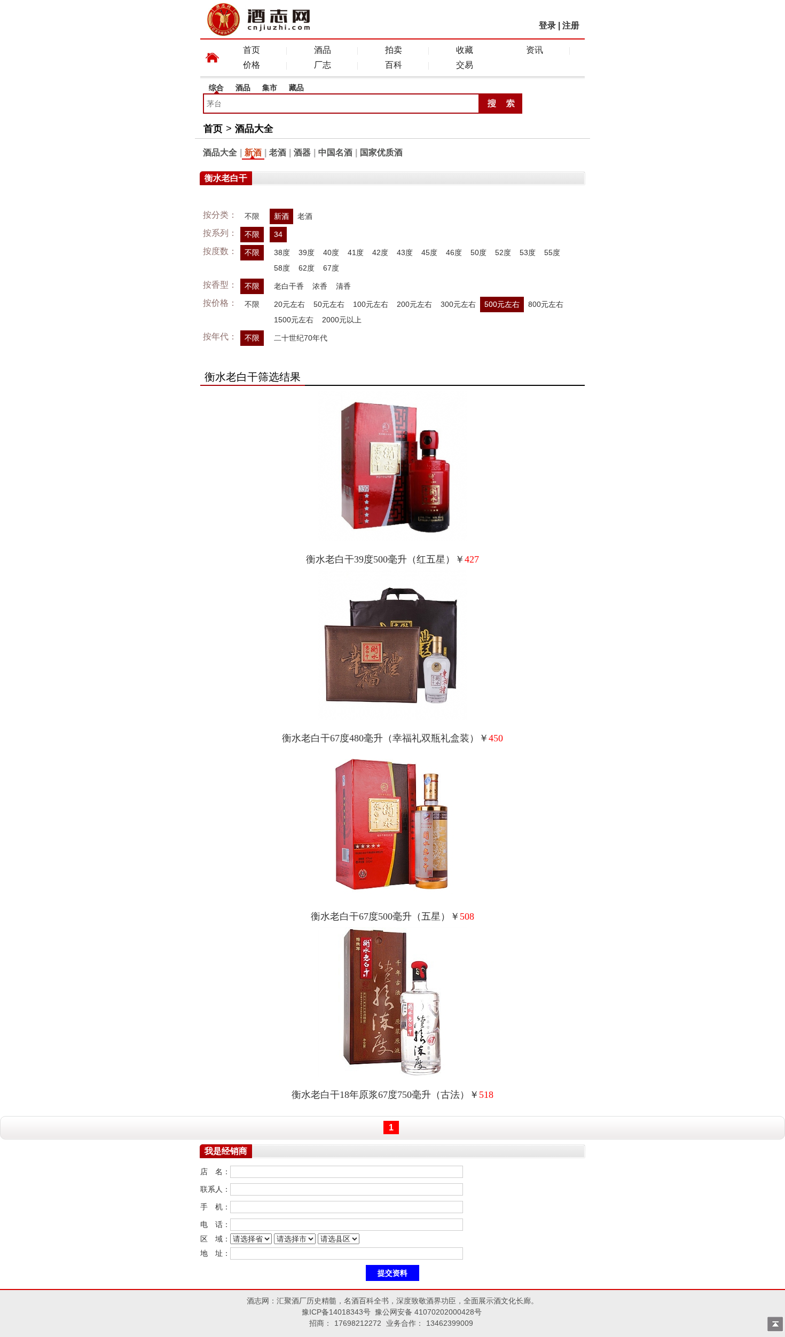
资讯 (534, 49)
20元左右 (289, 304)
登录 (547, 25)
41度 (356, 252)
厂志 (322, 64)
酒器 (302, 152)
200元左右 (414, 304)
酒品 (322, 49)
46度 (454, 252)
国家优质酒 (381, 152)
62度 (307, 268)
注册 (570, 25)
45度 (429, 252)
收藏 (464, 49)
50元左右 (328, 304)
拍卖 (393, 49)
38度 (282, 252)
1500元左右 (293, 319)
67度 (331, 268)
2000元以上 (342, 319)
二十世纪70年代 (300, 338)
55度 (552, 252)
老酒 (277, 152)
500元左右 (502, 304)
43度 (405, 252)
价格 (251, 64)
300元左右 (458, 304)
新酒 (253, 152)
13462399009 (449, 1323)
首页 (251, 49)
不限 (252, 216)
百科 (393, 64)
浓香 (319, 286)
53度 (528, 252)
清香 (343, 286)
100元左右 (370, 304)
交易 (464, 64)
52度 (503, 252)
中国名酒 (335, 152)
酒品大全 (254, 128)
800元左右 (545, 304)
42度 (380, 252)
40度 (331, 252)
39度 (307, 252)
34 (278, 234)
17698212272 (357, 1323)
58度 (282, 268)
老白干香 (289, 286)
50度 (478, 252)
